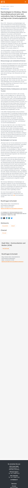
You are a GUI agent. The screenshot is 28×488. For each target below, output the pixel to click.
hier (14, 195)
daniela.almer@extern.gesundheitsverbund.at (12, 208)
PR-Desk (14, 486)
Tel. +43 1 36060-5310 (14, 473)
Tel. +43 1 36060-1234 (14, 477)
